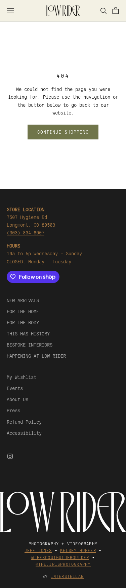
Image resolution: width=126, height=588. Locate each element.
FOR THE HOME (23, 311)
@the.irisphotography (63, 563)
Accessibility (24, 433)
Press (13, 410)
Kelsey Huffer (78, 550)
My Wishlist (21, 377)
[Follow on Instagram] (10, 456)
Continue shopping (63, 132)
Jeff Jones (38, 550)
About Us (17, 399)
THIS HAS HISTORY (28, 333)
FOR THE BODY (23, 322)
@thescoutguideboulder (60, 557)
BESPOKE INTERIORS (29, 344)
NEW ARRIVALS (23, 300)
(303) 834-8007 (25, 232)
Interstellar (67, 576)
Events (15, 388)
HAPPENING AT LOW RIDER (36, 356)
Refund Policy (24, 422)
